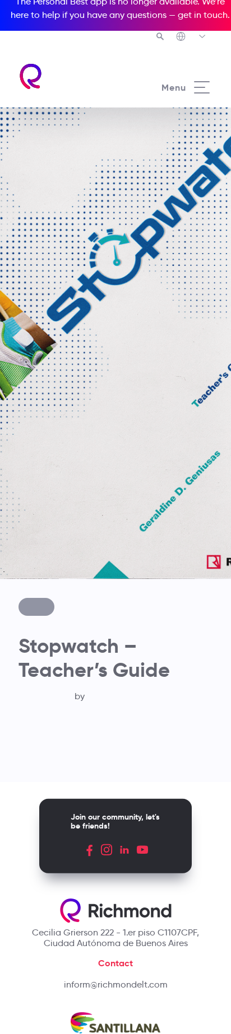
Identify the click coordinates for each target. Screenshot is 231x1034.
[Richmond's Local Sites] (191, 37)
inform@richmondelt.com (116, 984)
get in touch (203, 15)
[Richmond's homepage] (67, 76)
